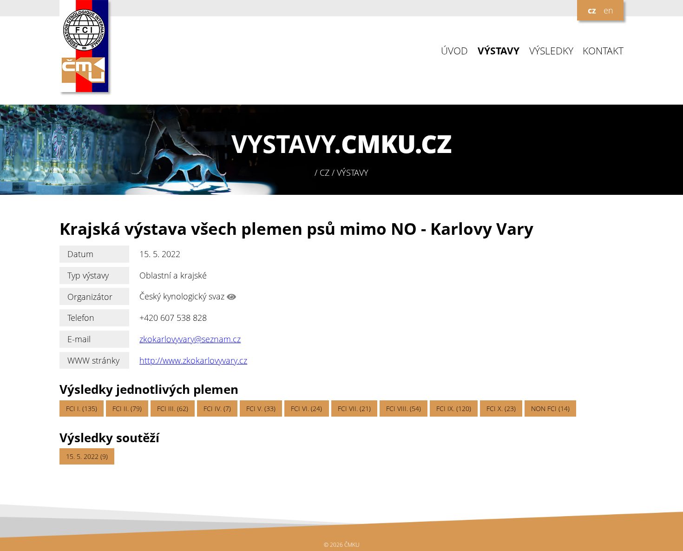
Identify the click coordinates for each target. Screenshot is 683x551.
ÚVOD (454, 51)
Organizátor (89, 296)
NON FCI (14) (550, 408)
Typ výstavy (88, 275)
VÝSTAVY (498, 51)
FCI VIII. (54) (403, 408)
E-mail (79, 339)
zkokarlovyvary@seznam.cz (190, 339)
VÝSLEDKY (551, 51)
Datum (80, 253)
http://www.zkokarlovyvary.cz (193, 360)
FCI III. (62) (172, 408)
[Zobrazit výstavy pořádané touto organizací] (231, 296)
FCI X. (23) (501, 408)
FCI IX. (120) (453, 408)
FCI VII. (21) (354, 408)
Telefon (80, 317)
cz (592, 10)
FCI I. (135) (81, 408)
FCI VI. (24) (306, 408)
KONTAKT (603, 51)
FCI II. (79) (127, 408)
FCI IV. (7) (217, 408)
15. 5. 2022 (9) (87, 456)
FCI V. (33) (261, 408)
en (608, 10)
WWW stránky (93, 360)
